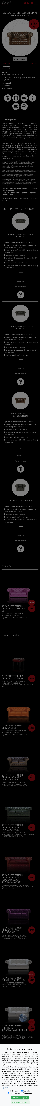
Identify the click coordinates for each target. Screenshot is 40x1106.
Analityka (26, 1091)
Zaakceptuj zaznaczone (20, 1102)
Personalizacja (15, 1093)
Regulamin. (5, 1088)
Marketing (28, 1093)
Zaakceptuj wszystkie (20, 1098)
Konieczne (15, 1091)
